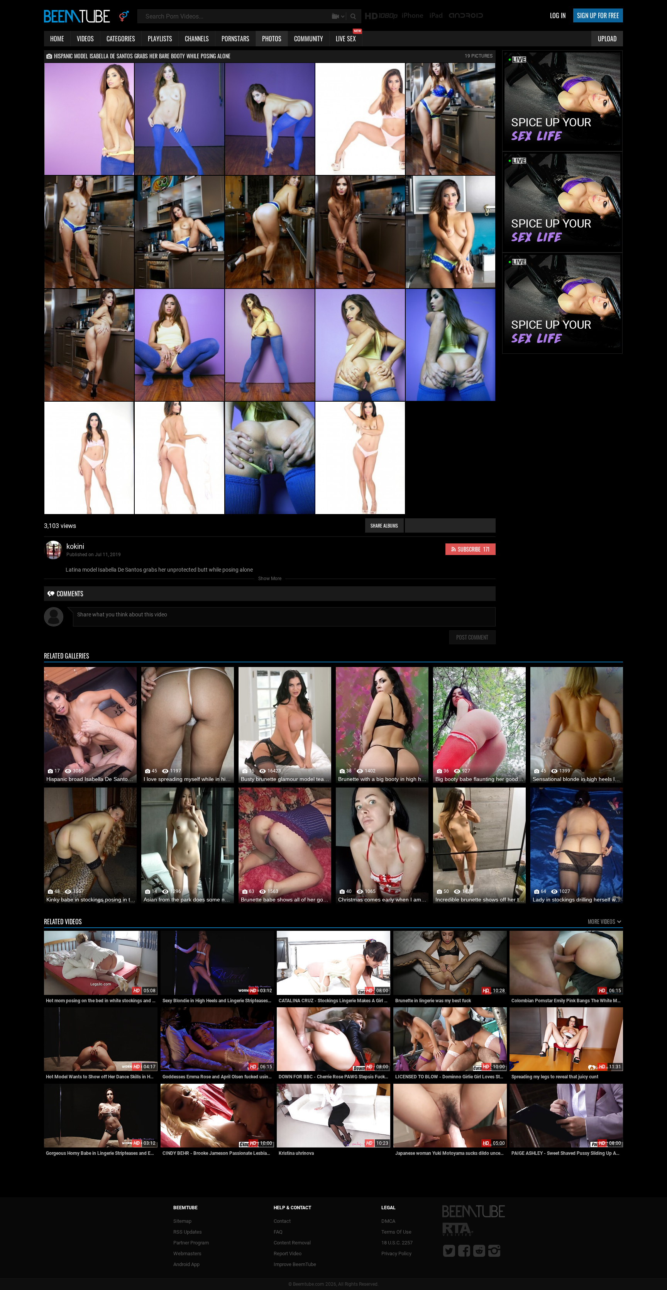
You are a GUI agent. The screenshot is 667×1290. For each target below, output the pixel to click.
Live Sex (348, 37)
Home (57, 38)
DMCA (388, 1221)
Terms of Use (396, 1232)
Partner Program (191, 1243)
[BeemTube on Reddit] (479, 1251)
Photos (271, 38)
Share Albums (384, 525)
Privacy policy (396, 1253)
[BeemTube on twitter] (449, 1251)
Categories (121, 38)
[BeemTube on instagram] (494, 1251)
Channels (197, 38)
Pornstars (235, 38)
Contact (282, 1221)
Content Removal (292, 1243)
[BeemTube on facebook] (464, 1251)
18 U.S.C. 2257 (397, 1243)
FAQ (278, 1232)
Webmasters (187, 1253)
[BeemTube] (78, 16)
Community (308, 38)
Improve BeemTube (295, 1264)
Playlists (160, 38)
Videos (85, 38)
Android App (186, 1264)
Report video (287, 1253)
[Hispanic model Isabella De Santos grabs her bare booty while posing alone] (89, 119)
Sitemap (182, 1221)
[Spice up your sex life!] (562, 147)
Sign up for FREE (598, 15)
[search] (354, 16)
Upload (607, 38)
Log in (557, 15)
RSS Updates (187, 1232)
